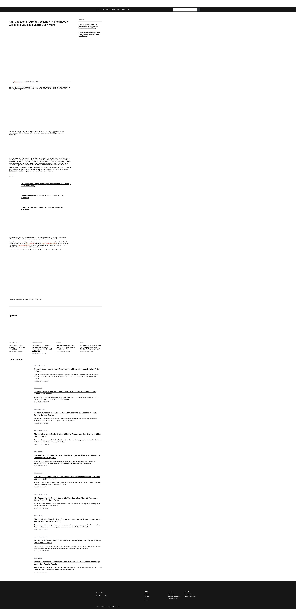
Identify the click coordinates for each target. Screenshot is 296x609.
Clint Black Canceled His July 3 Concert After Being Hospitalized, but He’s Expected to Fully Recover (67, 478)
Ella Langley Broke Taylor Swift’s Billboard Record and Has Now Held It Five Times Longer (67, 435)
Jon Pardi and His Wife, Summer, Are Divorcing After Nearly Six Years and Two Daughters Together (67, 456)
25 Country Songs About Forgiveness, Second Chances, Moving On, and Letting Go (42, 348)
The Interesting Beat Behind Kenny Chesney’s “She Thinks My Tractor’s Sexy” (90, 347)
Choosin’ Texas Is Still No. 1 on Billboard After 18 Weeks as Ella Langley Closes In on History (88, 26)
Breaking (11, 342)
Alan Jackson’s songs (49, 243)
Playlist (39, 342)
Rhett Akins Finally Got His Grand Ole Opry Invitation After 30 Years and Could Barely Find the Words (66, 499)
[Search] (198, 9)
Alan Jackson (29, 243)
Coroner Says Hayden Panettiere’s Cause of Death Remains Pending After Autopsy (89, 34)
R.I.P (44, 365)
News (40, 365)
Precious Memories (24, 245)
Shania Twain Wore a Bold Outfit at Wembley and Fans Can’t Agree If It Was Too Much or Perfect (67, 541)
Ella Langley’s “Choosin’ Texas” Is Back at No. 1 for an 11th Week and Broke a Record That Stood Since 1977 (68, 520)
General (16, 342)
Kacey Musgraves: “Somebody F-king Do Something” (17, 347)
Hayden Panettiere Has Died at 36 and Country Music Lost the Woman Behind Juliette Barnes (65, 414)
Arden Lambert (18, 82)
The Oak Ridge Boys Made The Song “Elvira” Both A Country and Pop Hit (66, 347)
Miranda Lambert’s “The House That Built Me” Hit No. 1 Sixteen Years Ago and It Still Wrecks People (67, 563)
